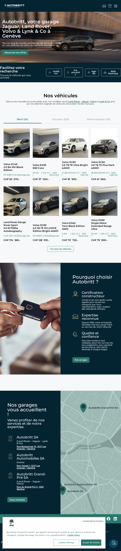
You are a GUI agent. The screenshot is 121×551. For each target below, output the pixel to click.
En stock (104, 6)
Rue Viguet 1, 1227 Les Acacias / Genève (28, 467)
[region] (54, 533)
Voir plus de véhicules (60, 249)
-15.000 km (56, 72)
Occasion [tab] (57, 119)
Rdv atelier (110, 6)
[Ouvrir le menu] (115, 6)
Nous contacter (17, 499)
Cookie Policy (73, 535)
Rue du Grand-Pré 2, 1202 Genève (30, 488)
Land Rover (74, 101)
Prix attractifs (75, 72)
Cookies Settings (66, 542)
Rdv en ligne (81, 360)
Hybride (93, 72)
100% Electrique (113, 72)
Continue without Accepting (93, 521)
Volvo (93, 101)
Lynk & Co (104, 101)
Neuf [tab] (20, 119)
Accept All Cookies (91, 542)
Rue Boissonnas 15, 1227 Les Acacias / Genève (31, 447)
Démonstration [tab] (96, 119)
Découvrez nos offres (15, 52)
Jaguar (85, 101)
